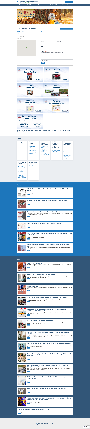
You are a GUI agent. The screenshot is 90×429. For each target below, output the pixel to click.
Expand (28, 194)
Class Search (21, 4)
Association (46, 419)
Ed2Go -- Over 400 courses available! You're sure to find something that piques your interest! (22, 169)
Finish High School (29, 4)
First (41, 35)
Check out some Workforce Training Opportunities (67, 149)
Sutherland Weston (47, 426)
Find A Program (69, 1)
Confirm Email (59, 41)
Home (42, 419)
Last (58, 35)
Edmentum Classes (33, 152)
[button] (26, 47)
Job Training (51, 4)
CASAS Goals (31, 153)
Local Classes (31, 165)
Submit (43, 62)
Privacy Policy (54, 426)
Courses (62, 28)
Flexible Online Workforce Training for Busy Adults (56, 150)
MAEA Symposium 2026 (59, 4)
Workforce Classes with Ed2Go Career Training (67, 156)
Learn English (37, 4)
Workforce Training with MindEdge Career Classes (67, 153)
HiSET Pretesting (32, 150)
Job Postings (68, 4)
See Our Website (69, 28)
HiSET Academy (32, 148)
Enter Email (42, 41)
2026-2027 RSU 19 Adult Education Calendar (33, 146)
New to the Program (22, 143)
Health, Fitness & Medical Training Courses (44, 150)
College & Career (44, 4)
